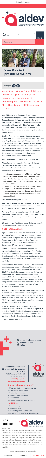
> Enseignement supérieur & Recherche (23, 413)
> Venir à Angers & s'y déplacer (20, 411)
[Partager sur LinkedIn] (14, 86)
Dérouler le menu (23, 2)
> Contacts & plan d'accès (18, 390)
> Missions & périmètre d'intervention (22, 388)
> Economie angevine (16, 406)
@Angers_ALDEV (26, 342)
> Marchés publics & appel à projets (21, 400)
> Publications (13, 398)
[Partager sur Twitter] (18, 86)
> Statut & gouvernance (17, 393)
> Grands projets (14, 408)
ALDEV (22, 345)
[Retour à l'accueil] (23, 19)
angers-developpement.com (30, 340)
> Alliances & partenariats (18, 395)
